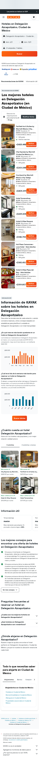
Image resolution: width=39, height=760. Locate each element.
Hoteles (14, 718)
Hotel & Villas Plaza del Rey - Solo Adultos (25, 271)
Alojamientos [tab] (9, 680)
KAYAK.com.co (5, 718)
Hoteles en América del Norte (27, 718)
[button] (36, 11)
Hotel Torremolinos (23, 198)
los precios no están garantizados (18, 740)
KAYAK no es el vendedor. (12, 746)
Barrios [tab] (19, 680)
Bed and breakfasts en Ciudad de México (19, 695)
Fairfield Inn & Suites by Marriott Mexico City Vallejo (25, 127)
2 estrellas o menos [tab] (29, 445)
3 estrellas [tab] (10, 445)
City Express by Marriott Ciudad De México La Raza (25, 153)
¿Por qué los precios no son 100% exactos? (15, 754)
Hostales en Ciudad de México (15, 692)
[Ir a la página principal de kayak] (13, 17)
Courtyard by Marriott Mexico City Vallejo (24, 176)
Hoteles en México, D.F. (25, 720)
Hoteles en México (10, 720)
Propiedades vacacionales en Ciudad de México (18, 702)
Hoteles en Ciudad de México (18, 722)
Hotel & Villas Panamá (24, 221)
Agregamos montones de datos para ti (17, 750)
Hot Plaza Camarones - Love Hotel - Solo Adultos (26, 245)
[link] (19, 418)
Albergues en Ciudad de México (16, 698)
